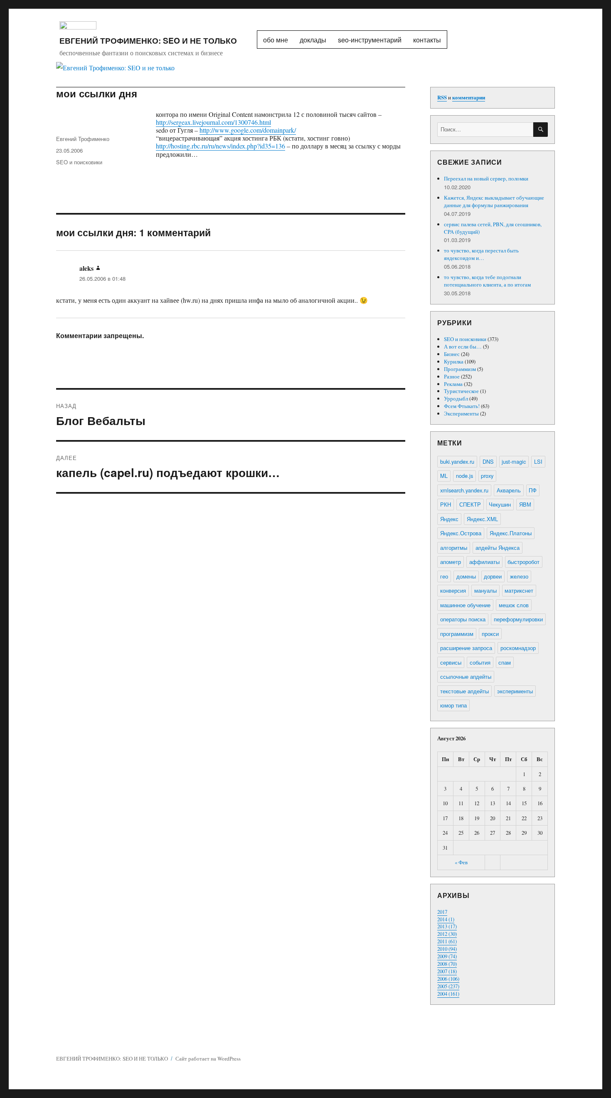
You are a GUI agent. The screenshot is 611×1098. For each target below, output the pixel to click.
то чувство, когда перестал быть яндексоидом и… (481, 254)
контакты (427, 40)
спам (504, 662)
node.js (464, 476)
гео (444, 576)
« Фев (461, 862)
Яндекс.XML (482, 519)
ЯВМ (525, 504)
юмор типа (453, 705)
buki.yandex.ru (457, 461)
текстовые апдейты (464, 691)
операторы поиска (462, 619)
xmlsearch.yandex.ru (464, 490)
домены (466, 576)
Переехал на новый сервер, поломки (486, 178)
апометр (450, 562)
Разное (452, 376)
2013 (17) (447, 926)
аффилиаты (484, 562)
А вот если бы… (463, 346)
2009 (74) (447, 956)
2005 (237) (448, 986)
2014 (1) (445, 919)
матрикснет (519, 590)
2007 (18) (447, 971)
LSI (538, 461)
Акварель (509, 490)
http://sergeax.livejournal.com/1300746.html (213, 122)
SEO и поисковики (79, 162)
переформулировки (518, 619)
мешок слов (514, 605)
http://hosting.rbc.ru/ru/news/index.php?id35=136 (220, 145)
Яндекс (449, 519)
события (480, 662)
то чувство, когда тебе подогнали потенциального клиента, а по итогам (487, 280)
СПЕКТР (470, 504)
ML (444, 476)
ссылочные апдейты (465, 676)
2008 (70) (447, 963)
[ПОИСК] (540, 129)
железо (519, 576)
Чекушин (500, 504)
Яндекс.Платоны (511, 533)
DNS (488, 461)
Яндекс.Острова (460, 533)
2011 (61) (447, 941)
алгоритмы (453, 547)
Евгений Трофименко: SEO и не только (148, 40)
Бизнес (452, 354)
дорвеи (493, 576)
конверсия (453, 590)
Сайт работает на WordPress (208, 1058)
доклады (313, 40)
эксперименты (515, 691)
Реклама (453, 384)
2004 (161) (448, 993)
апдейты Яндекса (497, 547)
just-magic (514, 461)
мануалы (485, 590)
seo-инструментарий (370, 40)
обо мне (275, 40)
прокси (490, 634)
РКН (445, 504)
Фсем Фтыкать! (462, 406)
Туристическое (461, 391)
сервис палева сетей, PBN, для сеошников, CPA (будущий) (493, 227)
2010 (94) (447, 948)
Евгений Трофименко (82, 139)
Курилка (453, 361)
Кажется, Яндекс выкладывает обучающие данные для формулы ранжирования (494, 201)
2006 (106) (448, 978)
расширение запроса (466, 648)
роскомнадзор (518, 648)
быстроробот (524, 562)
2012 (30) (447, 933)
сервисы (450, 662)
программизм (456, 634)
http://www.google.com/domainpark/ (248, 130)
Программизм (460, 369)
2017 (442, 911)
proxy (487, 476)
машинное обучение (465, 605)
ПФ (533, 490)
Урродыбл (456, 398)
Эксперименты (461, 413)
